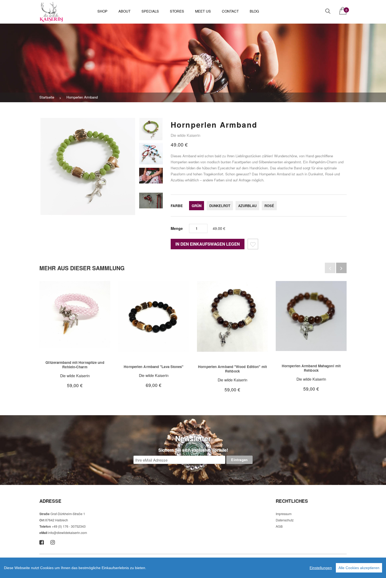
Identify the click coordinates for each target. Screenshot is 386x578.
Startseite (46, 97)
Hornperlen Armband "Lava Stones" (153, 366)
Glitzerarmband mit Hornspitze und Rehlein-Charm (74, 364)
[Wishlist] (252, 245)
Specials (150, 11)
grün (196, 205)
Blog (254, 11)
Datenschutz (285, 520)
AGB (279, 526)
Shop (102, 11)
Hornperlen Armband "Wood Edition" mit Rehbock (232, 369)
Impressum (283, 513)
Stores (177, 11)
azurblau (247, 205)
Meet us (203, 11)
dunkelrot (219, 205)
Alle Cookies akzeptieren (358, 568)
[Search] (327, 11)
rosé (269, 205)
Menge (177, 228)
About (124, 11)
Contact (230, 11)
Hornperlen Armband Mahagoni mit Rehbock (311, 368)
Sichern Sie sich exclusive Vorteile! (193, 450)
